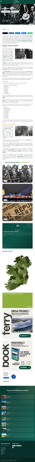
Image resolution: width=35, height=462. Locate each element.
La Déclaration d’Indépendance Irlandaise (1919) (14, 215)
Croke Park (14, 151)
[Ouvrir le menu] (1, 1)
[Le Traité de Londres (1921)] (17, 193)
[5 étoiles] (7, 178)
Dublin (4, 62)
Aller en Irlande (3, 447)
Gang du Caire (8, 128)
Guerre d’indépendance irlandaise (25, 40)
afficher (7, 29)
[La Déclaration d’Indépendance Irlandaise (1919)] (17, 212)
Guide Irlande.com (4, 25)
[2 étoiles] (4, 178)
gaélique (4, 152)
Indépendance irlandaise (15, 11)
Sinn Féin (5, 69)
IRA (4, 177)
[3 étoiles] (5, 178)
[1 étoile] (3, 178)
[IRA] (17, 174)
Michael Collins (29, 35)
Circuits (2, 454)
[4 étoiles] (6, 178)
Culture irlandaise (10, 25)
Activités (2, 453)
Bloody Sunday (20, 156)
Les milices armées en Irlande (6, 11)
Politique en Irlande (15, 25)
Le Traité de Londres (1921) (9, 196)
